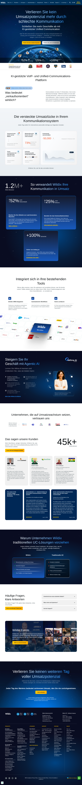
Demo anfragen (78, 2)
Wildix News (69, 732)
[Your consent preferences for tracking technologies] (2, 783)
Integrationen (40, 2)
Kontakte (52, 2)
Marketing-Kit (57, 749)
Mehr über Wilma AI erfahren (13, 396)
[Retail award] (41, 66)
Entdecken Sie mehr (32, 257)
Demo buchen (69, 740)
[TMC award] (50, 66)
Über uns (68, 729)
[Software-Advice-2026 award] (67, 66)
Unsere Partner (70, 735)
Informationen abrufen (51, 225)
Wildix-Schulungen (58, 740)
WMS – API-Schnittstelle (47, 730)
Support (57, 2)
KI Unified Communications (9, 729)
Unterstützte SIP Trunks (47, 729)
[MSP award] (59, 66)
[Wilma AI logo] (71, 359)
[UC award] (33, 66)
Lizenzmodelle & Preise (71, 743)
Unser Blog (44, 746)
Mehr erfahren (13, 226)
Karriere (68, 741)
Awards (68, 744)
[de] (8, 714)
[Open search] (70, 2)
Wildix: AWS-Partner (71, 730)
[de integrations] (41, 328)
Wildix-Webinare (57, 748)
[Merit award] (26, 66)
